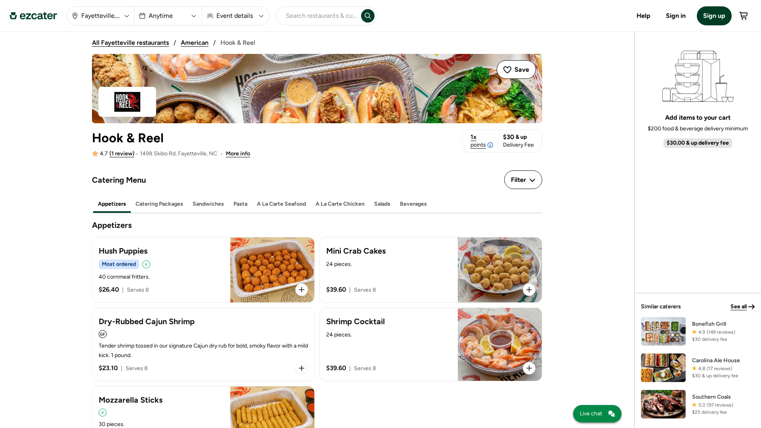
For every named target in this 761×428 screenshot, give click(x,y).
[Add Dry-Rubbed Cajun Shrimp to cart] (301, 368)
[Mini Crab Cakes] (431, 269)
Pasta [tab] (240, 204)
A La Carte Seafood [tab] (281, 204)
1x (478, 140)
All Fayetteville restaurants (130, 42)
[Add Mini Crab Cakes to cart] (529, 289)
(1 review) (121, 153)
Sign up (714, 15)
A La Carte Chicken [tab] (340, 204)
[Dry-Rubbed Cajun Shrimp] (203, 344)
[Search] (368, 16)
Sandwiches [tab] (208, 204)
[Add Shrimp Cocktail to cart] (529, 368)
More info (238, 153)
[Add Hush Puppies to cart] (301, 289)
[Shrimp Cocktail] (431, 344)
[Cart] (743, 15)
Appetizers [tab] (112, 204)
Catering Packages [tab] (159, 204)
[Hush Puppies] (203, 269)
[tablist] (317, 204)
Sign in (676, 15)
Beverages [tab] (413, 204)
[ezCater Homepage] (33, 15)
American (194, 42)
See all (738, 306)
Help (643, 15)
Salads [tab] (382, 204)
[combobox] (317, 16)
